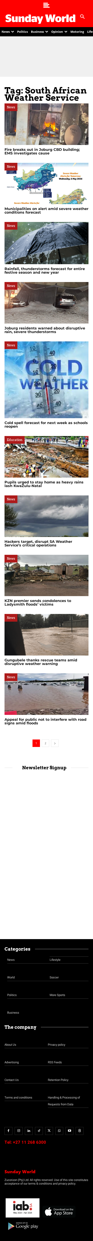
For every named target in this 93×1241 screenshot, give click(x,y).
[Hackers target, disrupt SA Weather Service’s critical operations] (46, 516)
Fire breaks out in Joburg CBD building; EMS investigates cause (42, 151)
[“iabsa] (23, 1217)
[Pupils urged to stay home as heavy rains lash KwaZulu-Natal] (46, 457)
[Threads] (80, 1131)
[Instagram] (19, 1131)
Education (14, 440)
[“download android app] (23, 1231)
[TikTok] (39, 1131)
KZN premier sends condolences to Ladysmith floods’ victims (38, 603)
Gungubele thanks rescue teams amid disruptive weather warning (41, 662)
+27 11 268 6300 (29, 1142)
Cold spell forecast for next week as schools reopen (46, 425)
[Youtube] (69, 1131)
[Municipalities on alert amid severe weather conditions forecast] (46, 183)
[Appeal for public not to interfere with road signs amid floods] (46, 694)
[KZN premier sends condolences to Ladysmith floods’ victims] (46, 575)
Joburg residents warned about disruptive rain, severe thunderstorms (45, 330)
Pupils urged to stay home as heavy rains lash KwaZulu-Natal (44, 484)
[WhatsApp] (59, 1131)
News (11, 107)
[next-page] (55, 743)
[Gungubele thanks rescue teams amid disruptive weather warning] (46, 634)
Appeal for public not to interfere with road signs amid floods (45, 721)
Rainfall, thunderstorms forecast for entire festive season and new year (45, 271)
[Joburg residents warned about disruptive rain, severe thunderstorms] (46, 303)
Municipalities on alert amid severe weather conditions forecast (46, 211)
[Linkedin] (29, 1131)
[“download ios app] (59, 1217)
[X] (49, 1131)
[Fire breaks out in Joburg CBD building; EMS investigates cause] (46, 124)
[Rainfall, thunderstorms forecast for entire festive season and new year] (46, 243)
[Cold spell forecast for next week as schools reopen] (46, 379)
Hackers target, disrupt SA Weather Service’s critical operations (38, 543)
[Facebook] (8, 1131)
